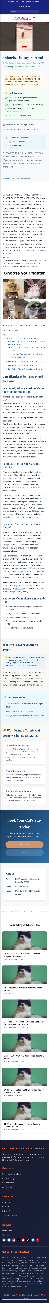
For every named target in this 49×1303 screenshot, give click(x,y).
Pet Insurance (8, 1182)
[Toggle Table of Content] (4, 335)
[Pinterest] (37, 1240)
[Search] (46, 11)
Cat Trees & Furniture (11, 1174)
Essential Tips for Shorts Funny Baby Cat (26, 361)
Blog (9, 179)
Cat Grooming (8, 1178)
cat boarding (27, 263)
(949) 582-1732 (25, 6)
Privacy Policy (16, 912)
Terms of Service (30, 912)
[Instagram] (13, 1240)
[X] (18, 1240)
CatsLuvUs (13, 1295)
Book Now (24, 844)
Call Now (24, 852)
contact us (19, 588)
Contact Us (43, 912)
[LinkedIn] (33, 1240)
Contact (5, 1206)
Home (5, 179)
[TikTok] (28, 1240)
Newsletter (7, 1230)
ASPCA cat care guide (35, 325)
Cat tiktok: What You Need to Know (20, 338)
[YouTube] (23, 1240)
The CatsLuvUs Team (13, 63)
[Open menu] (34, 18)
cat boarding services (15, 585)
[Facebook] (9, 1240)
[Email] (4, 1240)
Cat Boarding (8, 1187)
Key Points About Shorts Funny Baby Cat (26, 369)
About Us (5, 912)
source (6, 257)
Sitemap (5, 1235)
